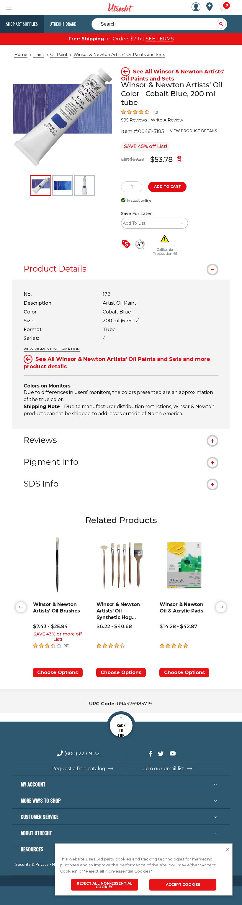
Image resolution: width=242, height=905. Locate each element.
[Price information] (127, 244)
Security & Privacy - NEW (38, 864)
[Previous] (21, 607)
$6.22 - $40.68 (114, 626)
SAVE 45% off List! (145, 146)
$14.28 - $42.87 (178, 626)
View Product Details (193, 131)
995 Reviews (134, 120)
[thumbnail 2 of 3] (62, 185)
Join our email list (163, 768)
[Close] (227, 849)
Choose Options (57, 672)
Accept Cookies (183, 884)
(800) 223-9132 (82, 753)
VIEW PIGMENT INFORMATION (52, 349)
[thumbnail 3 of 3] (84, 185)
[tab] (121, 269)
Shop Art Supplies (22, 24)
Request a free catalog (78, 768)
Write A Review (167, 120)
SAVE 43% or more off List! (58, 636)
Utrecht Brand (63, 24)
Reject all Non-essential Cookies (105, 885)
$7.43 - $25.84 (50, 626)
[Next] (221, 607)
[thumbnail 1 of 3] (40, 185)
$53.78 (161, 159)
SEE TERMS (160, 39)
